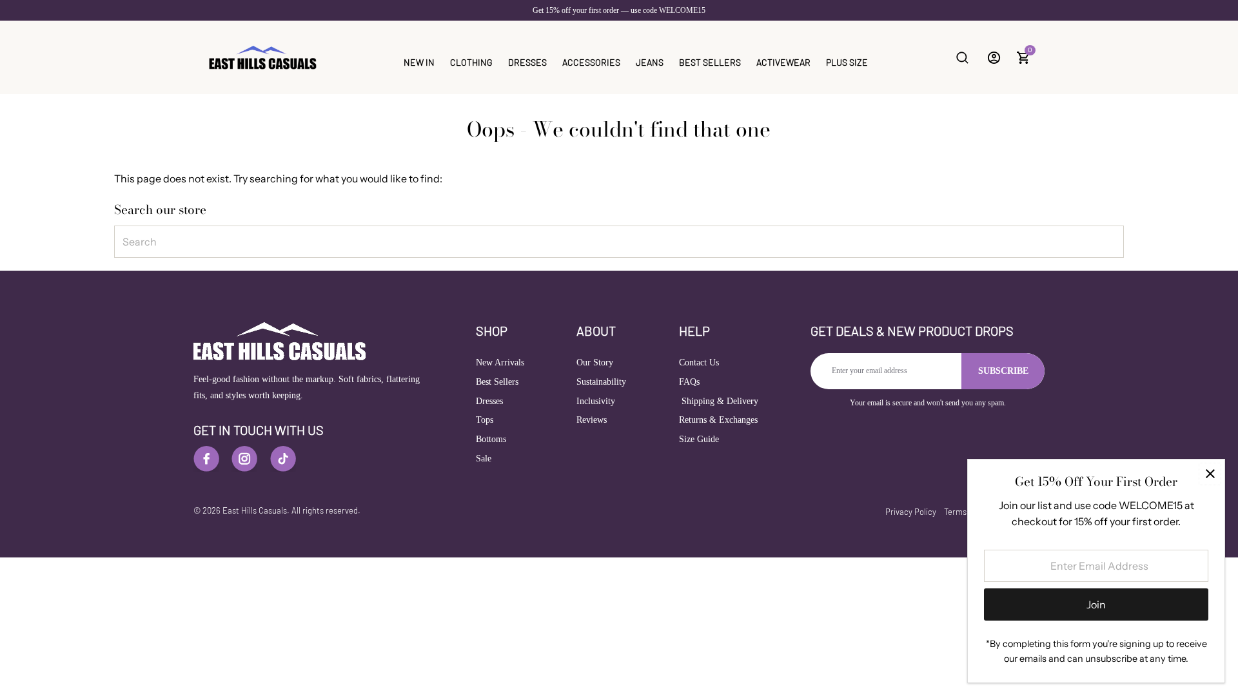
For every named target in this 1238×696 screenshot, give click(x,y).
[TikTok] (283, 459)
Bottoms (491, 439)
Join (1096, 604)
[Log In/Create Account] (994, 57)
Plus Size (847, 62)
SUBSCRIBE (1003, 371)
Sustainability (601, 382)
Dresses (527, 62)
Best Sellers (710, 62)
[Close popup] (1210, 474)
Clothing (471, 62)
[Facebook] (206, 459)
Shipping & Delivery (718, 401)
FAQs (689, 382)
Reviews (591, 420)
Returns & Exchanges (718, 420)
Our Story (594, 362)
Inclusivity (595, 401)
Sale (483, 458)
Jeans (649, 62)
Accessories (591, 62)
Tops (484, 420)
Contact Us (699, 362)
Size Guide (699, 439)
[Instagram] (244, 459)
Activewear (783, 62)
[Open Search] (962, 57)
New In (419, 62)
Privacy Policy (910, 512)
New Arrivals (500, 362)
